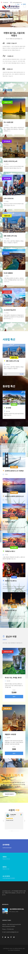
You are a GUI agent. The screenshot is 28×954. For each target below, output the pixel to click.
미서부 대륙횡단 (8, 273)
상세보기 (14, 696)
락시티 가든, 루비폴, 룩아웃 (13, 678)
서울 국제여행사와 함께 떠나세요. (17, 909)
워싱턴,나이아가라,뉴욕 (10, 161)
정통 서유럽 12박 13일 (10, 236)
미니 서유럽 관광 (8, 122)
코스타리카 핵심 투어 (10, 310)
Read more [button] (9, 827)
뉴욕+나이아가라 (8, 198)
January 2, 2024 (14, 911)
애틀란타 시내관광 (10, 734)
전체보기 (5, 639)
